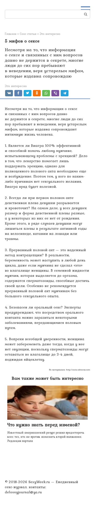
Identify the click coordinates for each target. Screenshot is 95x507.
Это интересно (16, 86)
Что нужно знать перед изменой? (43, 424)
